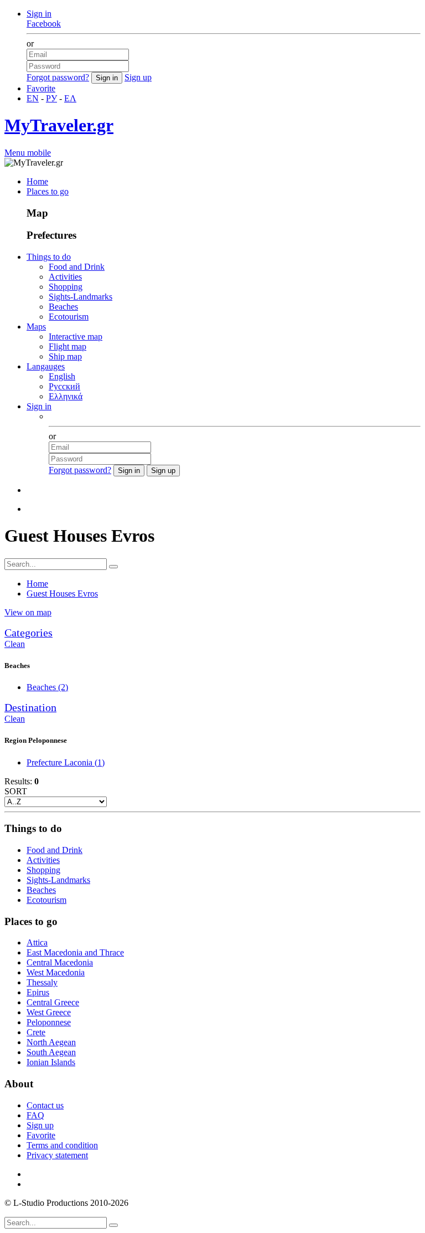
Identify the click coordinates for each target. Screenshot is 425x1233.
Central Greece (53, 1002)
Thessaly (42, 982)
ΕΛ (70, 98)
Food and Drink (77, 266)
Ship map (65, 356)
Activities (65, 276)
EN (33, 98)
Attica (37, 942)
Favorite (41, 88)
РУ (51, 98)
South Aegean (51, 1052)
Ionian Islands (51, 1062)
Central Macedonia (60, 962)
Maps (36, 326)
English (62, 376)
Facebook (44, 23)
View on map (27, 612)
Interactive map (75, 336)
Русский (64, 386)
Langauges (46, 366)
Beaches (63, 306)
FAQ (35, 1115)
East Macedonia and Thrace (75, 952)
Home (37, 181)
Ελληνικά (65, 396)
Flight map (67, 346)
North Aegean (51, 1042)
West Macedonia (56, 972)
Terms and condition (62, 1145)
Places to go (48, 191)
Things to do (49, 256)
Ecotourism (69, 316)
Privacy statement (57, 1155)
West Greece (49, 1012)
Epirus (38, 992)
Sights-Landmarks (80, 296)
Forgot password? (58, 77)
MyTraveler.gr (58, 125)
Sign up (138, 77)
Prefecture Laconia (66, 762)
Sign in (39, 13)
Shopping (65, 286)
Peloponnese (49, 1022)
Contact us (45, 1105)
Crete (36, 1032)
